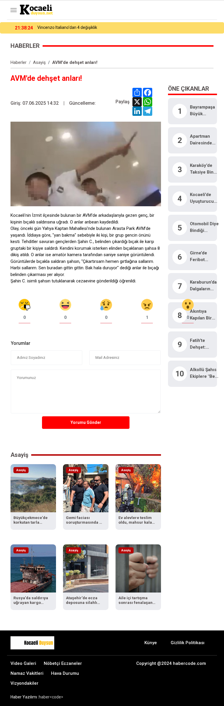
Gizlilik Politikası (187, 642)
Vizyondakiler (24, 683)
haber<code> (51, 697)
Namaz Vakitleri (26, 673)
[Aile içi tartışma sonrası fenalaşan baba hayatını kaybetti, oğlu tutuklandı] (138, 568)
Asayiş (39, 62)
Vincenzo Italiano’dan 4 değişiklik (67, 27)
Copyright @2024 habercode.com (171, 663)
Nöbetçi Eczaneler (63, 663)
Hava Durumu (65, 673)
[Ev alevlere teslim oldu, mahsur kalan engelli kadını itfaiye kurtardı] (138, 488)
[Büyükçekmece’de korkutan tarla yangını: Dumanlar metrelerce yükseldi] (33, 488)
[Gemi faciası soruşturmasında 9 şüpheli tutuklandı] (85, 488)
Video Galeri (23, 663)
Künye (150, 642)
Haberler (18, 62)
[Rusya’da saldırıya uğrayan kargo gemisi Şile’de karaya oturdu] (33, 568)
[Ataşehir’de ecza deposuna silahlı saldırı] (85, 568)
